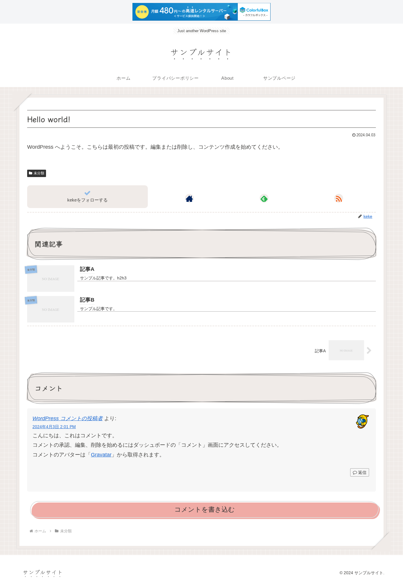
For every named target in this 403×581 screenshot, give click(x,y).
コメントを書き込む (204, 509)
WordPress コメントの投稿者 (67, 418)
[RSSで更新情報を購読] (338, 198)
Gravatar (101, 454)
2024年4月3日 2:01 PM (54, 426)
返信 (361, 472)
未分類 (39, 173)
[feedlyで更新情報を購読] (264, 198)
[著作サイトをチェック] (189, 198)
